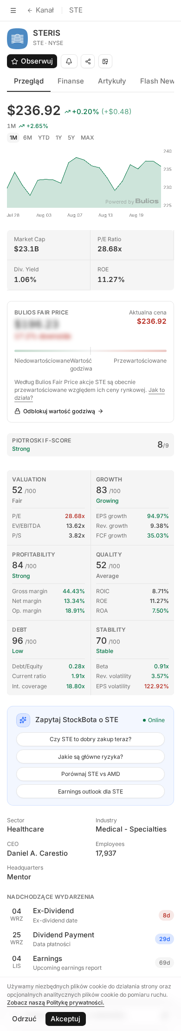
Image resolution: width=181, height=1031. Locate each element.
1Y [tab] (59, 137)
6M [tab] (27, 137)
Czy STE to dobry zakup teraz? (90, 739)
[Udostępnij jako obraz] (105, 61)
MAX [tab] (87, 137)
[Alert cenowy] (69, 61)
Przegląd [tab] (29, 81)
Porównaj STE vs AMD (90, 773)
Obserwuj (37, 61)
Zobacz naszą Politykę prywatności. (55, 1002)
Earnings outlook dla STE (90, 791)
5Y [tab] (71, 137)
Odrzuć (24, 1018)
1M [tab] (13, 137)
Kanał (45, 10)
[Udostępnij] (88, 61)
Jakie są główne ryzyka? (90, 756)
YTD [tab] (44, 137)
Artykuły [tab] (112, 81)
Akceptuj (65, 1018)
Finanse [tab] (71, 81)
